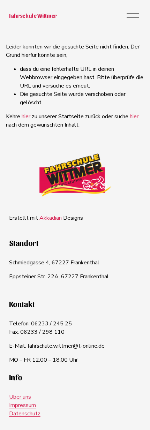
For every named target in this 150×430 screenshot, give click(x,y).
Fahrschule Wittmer (33, 15)
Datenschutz (24, 413)
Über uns (20, 397)
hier (26, 116)
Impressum (22, 405)
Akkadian (50, 218)
